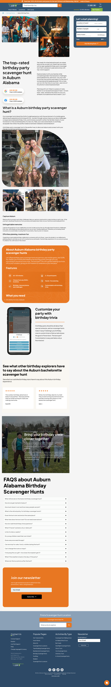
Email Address (82, 637)
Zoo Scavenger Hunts (61, 651)
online (13, 635)
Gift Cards (30, 9)
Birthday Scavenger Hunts (40, 653)
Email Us (13, 641)
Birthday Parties (11, 13)
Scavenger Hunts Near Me (55, 619)
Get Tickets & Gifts (38, 638)
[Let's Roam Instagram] (62, 671)
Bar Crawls (58, 643)
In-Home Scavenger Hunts (62, 656)
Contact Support (15, 639)
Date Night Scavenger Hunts (63, 646)
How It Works (36, 640)
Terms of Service (48, 674)
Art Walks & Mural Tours (62, 640)
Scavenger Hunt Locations (40, 646)
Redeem (35, 659)
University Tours (60, 653)
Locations (22, 9)
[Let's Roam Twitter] (58, 671)
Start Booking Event (90, 43)
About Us (35, 643)
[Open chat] (106, 682)
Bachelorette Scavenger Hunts (41, 651)
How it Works (12, 9)
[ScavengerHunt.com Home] (3, 13)
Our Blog (35, 656)
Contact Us (16, 634)
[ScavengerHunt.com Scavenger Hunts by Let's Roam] (14, 7)
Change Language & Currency (19, 649)
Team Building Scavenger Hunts (41, 648)
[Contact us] (50, 671)
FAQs (12, 646)
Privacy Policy (57, 674)
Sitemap (64, 674)
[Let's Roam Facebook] (54, 671)
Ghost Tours (59, 648)
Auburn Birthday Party (23, 13)
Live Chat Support (15, 644)
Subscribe (30, 597)
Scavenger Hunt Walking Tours (64, 638)
